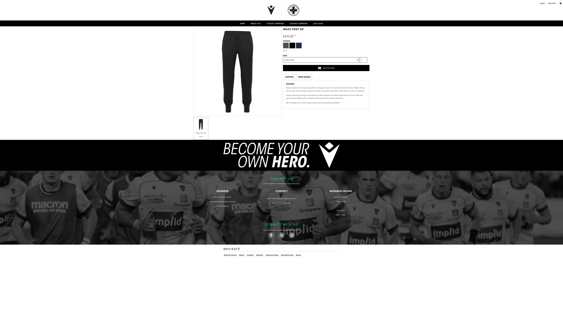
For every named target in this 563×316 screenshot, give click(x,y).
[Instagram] (292, 235)
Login (542, 3)
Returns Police (272, 255)
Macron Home (230, 255)
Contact (250, 255)
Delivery (259, 255)
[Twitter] (281, 235)
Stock (298, 255)
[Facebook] (271, 235)
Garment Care (287, 255)
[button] (560, 3)
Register (552, 3)
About (241, 255)
